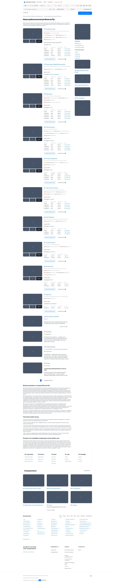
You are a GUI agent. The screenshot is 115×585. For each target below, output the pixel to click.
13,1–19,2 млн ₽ (67, 148)
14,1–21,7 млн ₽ (67, 113)
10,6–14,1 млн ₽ (67, 232)
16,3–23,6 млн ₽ (67, 149)
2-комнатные (77, 56)
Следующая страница (48, 380)
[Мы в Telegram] (91, 576)
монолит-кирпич (68, 461)
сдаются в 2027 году (29, 459)
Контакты (66, 566)
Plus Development (53, 303)
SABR (37, 577)
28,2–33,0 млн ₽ (67, 118)
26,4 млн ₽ (66, 307)
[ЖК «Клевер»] (81, 501)
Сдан (81, 5)
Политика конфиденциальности (69, 556)
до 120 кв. (80, 461)
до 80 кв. (80, 459)
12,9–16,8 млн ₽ (67, 111)
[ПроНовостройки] (30, 2)
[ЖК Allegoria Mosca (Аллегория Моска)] (33, 501)
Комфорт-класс (78, 43)
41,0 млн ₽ (66, 257)
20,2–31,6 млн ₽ (67, 116)
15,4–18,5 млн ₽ (67, 208)
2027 (86, 5)
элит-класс (40, 461)
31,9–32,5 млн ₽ (67, 55)
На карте (25, 12)
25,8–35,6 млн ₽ (67, 85)
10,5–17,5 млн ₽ (67, 206)
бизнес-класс (40, 459)
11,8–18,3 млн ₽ (67, 80)
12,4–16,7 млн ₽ (67, 48)
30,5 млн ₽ (66, 285)
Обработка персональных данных (69, 563)
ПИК (50, 44)
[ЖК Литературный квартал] (82, 80)
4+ (32, 5)
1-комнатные (77, 54)
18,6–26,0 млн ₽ (67, 83)
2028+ (90, 5)
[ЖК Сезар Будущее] (82, 93)
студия (25, 5)
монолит (66, 459)
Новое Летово (52, 251)
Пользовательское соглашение (68, 560)
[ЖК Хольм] (57, 501)
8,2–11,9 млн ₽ (67, 144)
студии (76, 52)
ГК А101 (50, 107)
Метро (50, 9)
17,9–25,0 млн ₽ (67, 179)
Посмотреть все (26, 539)
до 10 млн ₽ (54, 459)
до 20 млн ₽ (54, 463)
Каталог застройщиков (69, 552)
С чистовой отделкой (79, 47)
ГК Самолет (51, 140)
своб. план (36, 5)
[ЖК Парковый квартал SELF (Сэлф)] (82, 66)
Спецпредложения (54, 552)
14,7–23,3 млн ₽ (67, 177)
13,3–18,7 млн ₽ (67, 175)
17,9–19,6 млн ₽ (67, 233)
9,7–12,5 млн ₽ (67, 78)
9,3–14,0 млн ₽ (67, 146)
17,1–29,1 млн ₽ (67, 52)
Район (54, 9)
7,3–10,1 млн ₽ (67, 203)
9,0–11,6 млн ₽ (67, 230)
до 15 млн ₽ (54, 461)
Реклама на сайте (68, 568)
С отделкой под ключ (79, 45)
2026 (84, 5)
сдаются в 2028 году (29, 461)
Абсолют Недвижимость (54, 74)
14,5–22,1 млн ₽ (67, 50)
